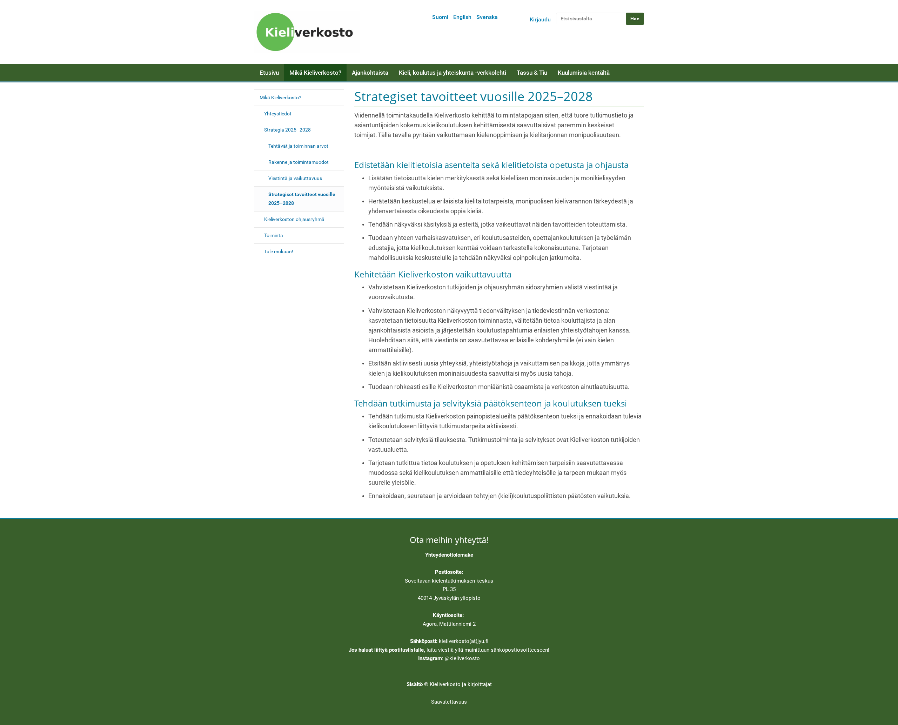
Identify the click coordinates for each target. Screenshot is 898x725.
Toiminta (273, 235)
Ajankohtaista (370, 72)
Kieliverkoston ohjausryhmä (294, 219)
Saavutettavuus (449, 702)
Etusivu (269, 72)
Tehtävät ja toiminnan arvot (298, 146)
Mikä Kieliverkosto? (315, 72)
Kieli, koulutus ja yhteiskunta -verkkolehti (452, 72)
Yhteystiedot (277, 113)
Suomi (440, 17)
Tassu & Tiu (532, 72)
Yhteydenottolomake (449, 555)
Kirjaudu (540, 19)
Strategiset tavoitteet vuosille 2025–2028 (301, 199)
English (462, 17)
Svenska (487, 17)
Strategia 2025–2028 (287, 130)
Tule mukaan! (278, 251)
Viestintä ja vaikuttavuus (295, 178)
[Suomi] (307, 32)
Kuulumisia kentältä (584, 72)
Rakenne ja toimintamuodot (298, 162)
